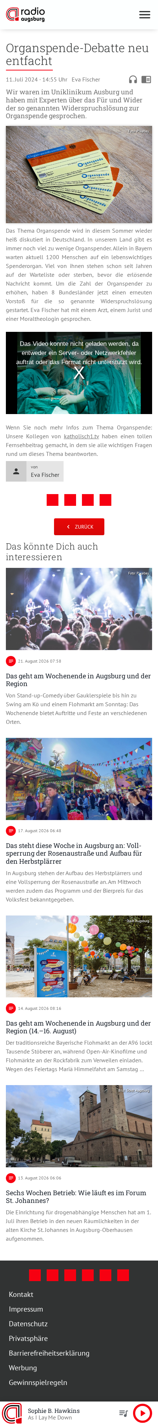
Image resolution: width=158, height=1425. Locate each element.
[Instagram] (52, 1275)
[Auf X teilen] (70, 500)
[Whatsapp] (123, 1275)
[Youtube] (70, 1275)
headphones (133, 79)
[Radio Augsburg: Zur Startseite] (70, 14)
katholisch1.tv (81, 436)
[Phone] (105, 1275)
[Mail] (88, 1275)
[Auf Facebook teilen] (52, 500)
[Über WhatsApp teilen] (88, 500)
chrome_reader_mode (146, 79)
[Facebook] (35, 1275)
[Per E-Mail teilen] (105, 500)
